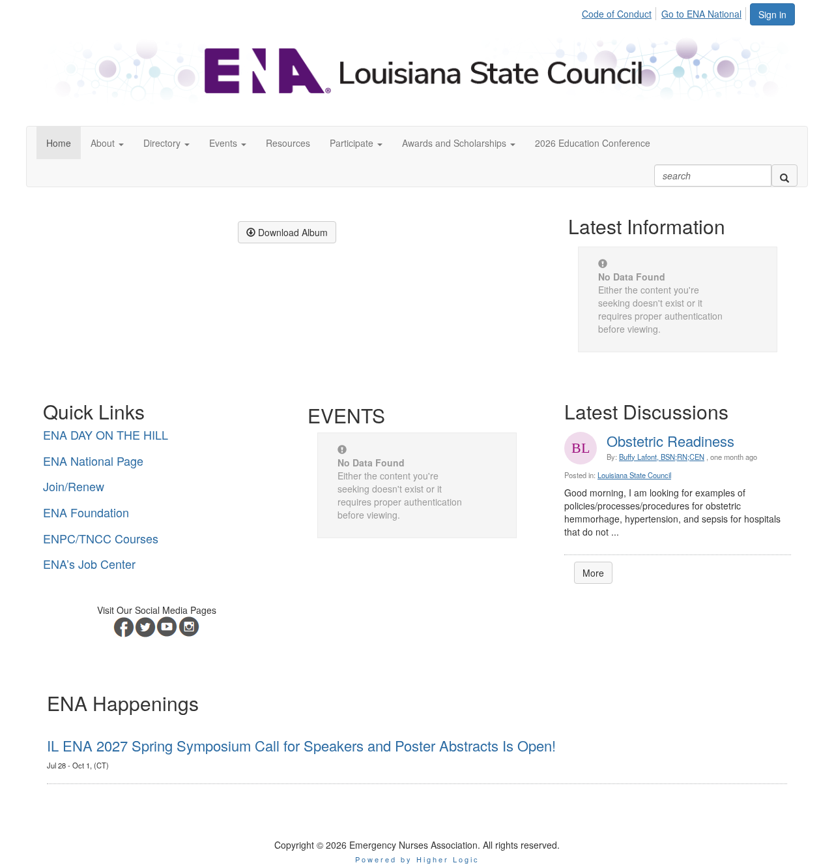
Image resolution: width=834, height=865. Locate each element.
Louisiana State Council (634, 475)
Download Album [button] (291, 232)
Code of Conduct (617, 13)
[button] (107, 143)
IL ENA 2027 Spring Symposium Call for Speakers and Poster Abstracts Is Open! (301, 745)
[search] (784, 175)
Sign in (772, 14)
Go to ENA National (701, 13)
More (593, 572)
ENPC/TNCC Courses (100, 538)
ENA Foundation (86, 512)
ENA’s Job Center (89, 563)
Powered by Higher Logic (417, 859)
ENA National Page (93, 460)
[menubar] (665, 11)
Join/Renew (73, 486)
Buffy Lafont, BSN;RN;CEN (661, 456)
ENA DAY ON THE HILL (105, 434)
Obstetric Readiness (670, 441)
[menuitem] (620, 11)
